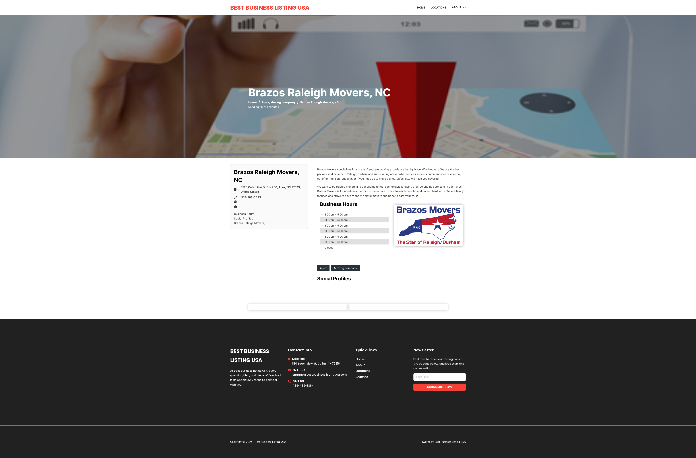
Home (421, 7)
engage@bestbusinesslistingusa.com (320, 375)
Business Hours (244, 214)
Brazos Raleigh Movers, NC (252, 223)
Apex (265, 102)
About (360, 365)
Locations (438, 7)
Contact (362, 377)
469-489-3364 (303, 386)
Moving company (282, 102)
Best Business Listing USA (270, 7)
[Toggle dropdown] (464, 7)
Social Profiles (243, 218)
